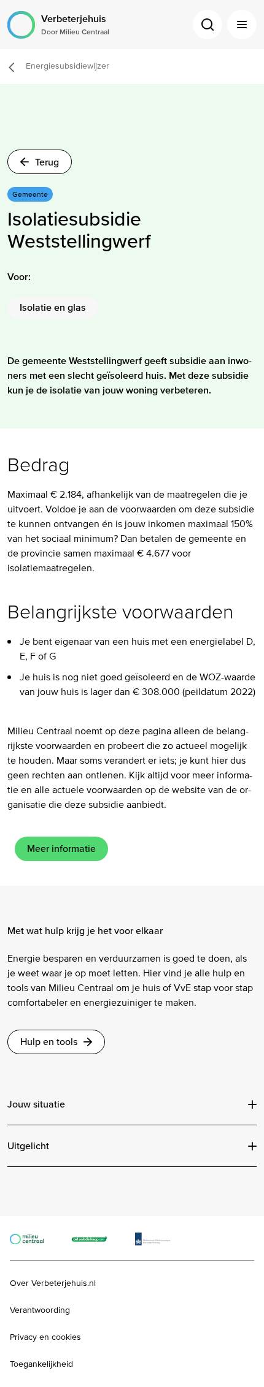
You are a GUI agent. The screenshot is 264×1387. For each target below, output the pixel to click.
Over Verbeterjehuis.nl (53, 1283)
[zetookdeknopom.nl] (96, 1238)
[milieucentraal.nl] (33, 1238)
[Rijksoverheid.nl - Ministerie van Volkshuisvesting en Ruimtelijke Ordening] (159, 1238)
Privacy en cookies (45, 1337)
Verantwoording (40, 1310)
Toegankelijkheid (41, 1364)
